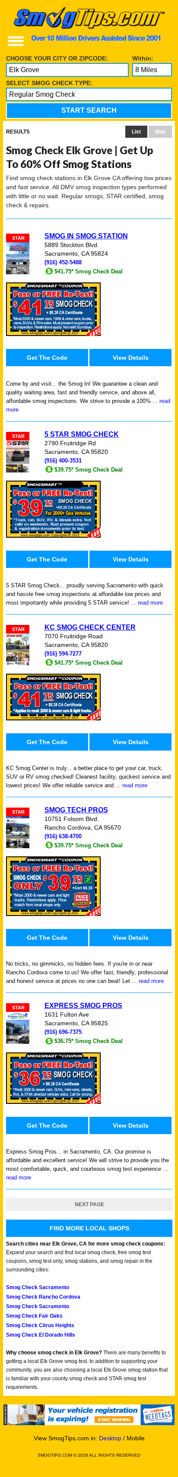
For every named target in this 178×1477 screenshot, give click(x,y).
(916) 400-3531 (63, 461)
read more (150, 602)
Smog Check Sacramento (37, 1287)
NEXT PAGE (89, 1204)
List (136, 132)
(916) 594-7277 (63, 654)
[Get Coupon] (89, 309)
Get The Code (47, 357)
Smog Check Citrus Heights (40, 1325)
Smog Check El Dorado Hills (40, 1335)
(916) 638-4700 (63, 837)
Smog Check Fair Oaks (34, 1316)
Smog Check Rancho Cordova (43, 1297)
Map (160, 132)
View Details (131, 357)
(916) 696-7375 (63, 1032)
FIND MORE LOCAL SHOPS (89, 1228)
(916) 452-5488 (63, 263)
